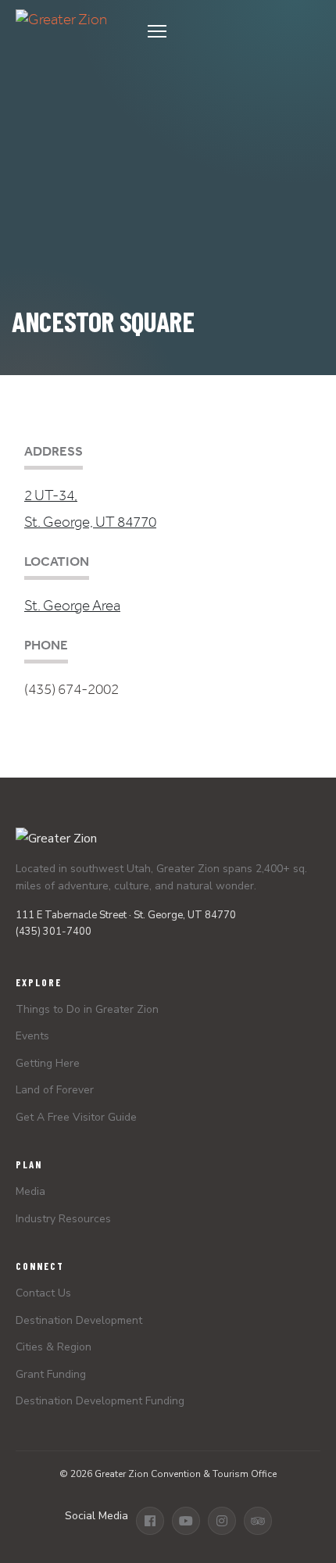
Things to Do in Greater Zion (87, 1009)
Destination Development (79, 1320)
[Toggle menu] (229, 31)
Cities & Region (53, 1346)
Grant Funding (51, 1374)
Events (32, 1035)
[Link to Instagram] (222, 1521)
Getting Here (48, 1063)
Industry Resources (63, 1218)
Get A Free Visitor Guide (76, 1117)
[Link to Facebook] (150, 1521)
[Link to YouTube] (186, 1521)
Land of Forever (55, 1089)
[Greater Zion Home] (61, 31)
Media (30, 1191)
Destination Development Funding (100, 1400)
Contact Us (43, 1293)
